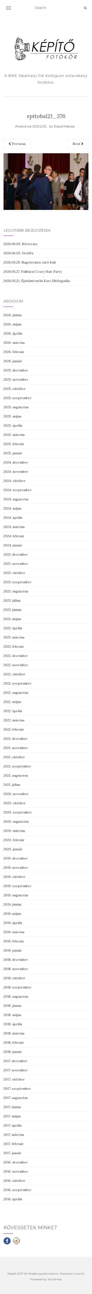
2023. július (12, 600)
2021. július (12, 785)
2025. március (14, 435)
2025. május (12, 416)
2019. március (14, 932)
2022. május (12, 702)
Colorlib (79, 1273)
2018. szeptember (17, 987)
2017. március (14, 1134)
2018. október (14, 978)
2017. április (13, 1125)
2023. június (12, 610)
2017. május (12, 1116)
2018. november (16, 969)
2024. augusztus (16, 499)
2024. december (16, 462)
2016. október (14, 1181)
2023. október (14, 573)
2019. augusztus (16, 895)
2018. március (14, 1033)
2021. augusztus (16, 775)
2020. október (15, 803)
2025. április (13, 425)
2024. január (13, 545)
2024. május (12, 508)
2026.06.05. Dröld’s (18, 253)
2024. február (14, 536)
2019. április (13, 923)
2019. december (16, 858)
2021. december (16, 738)
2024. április (13, 517)
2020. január (13, 849)
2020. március (14, 831)
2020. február (14, 840)
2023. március (14, 637)
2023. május (12, 619)
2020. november (16, 794)
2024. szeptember (18, 490)
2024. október (14, 481)
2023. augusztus (16, 591)
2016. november (16, 1171)
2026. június (13, 315)
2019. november (16, 867)
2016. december (16, 1162)
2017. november (16, 1070)
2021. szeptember (17, 766)
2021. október (14, 757)
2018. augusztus (16, 996)
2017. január (12, 1153)
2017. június (12, 1107)
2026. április (13, 333)
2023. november (16, 564)
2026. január (13, 361)
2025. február (14, 444)
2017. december (15, 1061)
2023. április (13, 628)
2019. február (14, 941)
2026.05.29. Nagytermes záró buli (30, 262)
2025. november (16, 379)
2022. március (14, 720)
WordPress (54, 1279)
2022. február (14, 729)
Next (77, 144)
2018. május (12, 1015)
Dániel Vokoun (64, 126)
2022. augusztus (16, 692)
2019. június (12, 904)
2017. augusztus (16, 1098)
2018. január (13, 1052)
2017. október (14, 1079)
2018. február (14, 1042)
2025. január (13, 453)
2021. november (16, 748)
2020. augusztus (16, 821)
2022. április (13, 711)
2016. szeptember (17, 1190)
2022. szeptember (17, 683)
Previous (18, 144)
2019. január (13, 950)
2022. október (14, 674)
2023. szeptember (17, 582)
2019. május (12, 913)
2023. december (16, 554)
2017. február (14, 1144)
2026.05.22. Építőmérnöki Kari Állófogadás (37, 281)
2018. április (13, 1024)
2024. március (14, 527)
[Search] (85, 8)
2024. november (16, 471)
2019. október (14, 877)
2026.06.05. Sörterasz (21, 244)
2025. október (14, 389)
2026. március (14, 343)
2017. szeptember (17, 1088)
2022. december (16, 656)
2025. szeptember (18, 398)
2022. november (16, 665)
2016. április (13, 1199)
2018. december (16, 960)
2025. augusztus (16, 407)
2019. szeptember (17, 886)
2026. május (12, 324)
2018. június (12, 1006)
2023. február (14, 646)
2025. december (16, 370)
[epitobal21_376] (46, 181)
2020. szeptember (18, 812)
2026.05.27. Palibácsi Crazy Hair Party (33, 271)
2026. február (14, 352)
